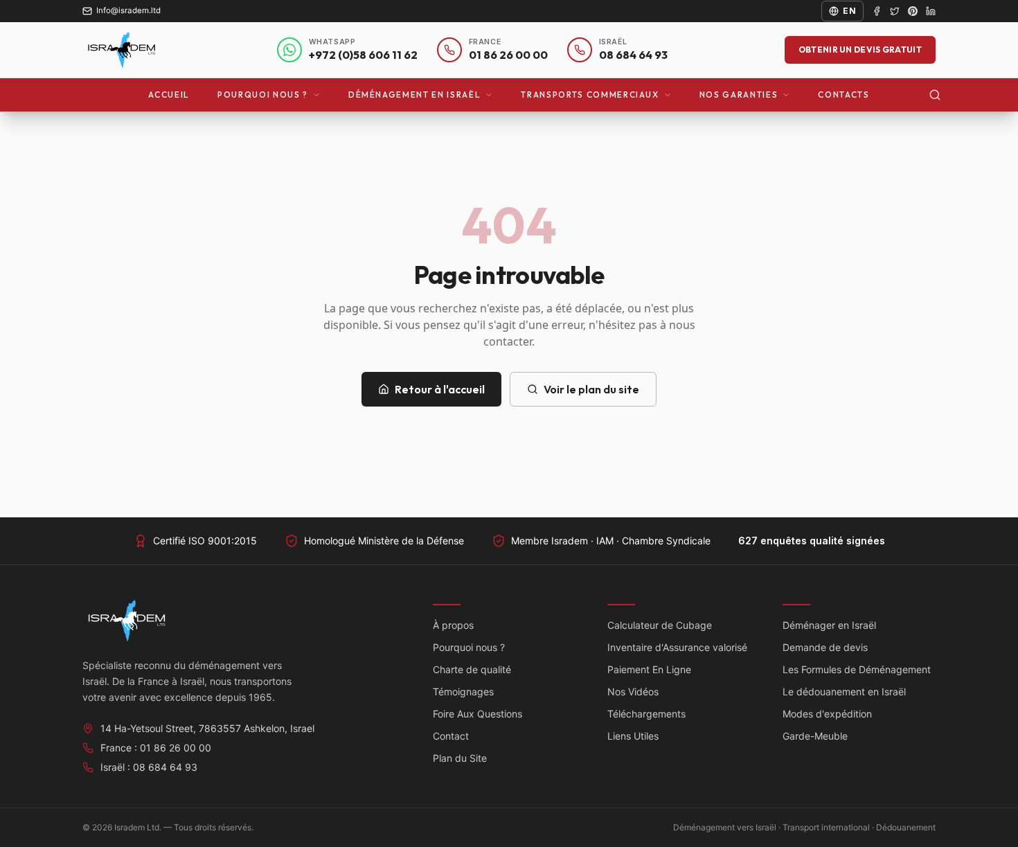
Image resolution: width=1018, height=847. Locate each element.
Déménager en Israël (829, 625)
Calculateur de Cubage (659, 625)
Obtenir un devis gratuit (860, 49)
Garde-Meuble (815, 736)
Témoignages (463, 691)
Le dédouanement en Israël (844, 691)
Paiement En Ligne (649, 669)
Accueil (169, 94)
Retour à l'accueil (440, 389)
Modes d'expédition (827, 714)
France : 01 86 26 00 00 (155, 748)
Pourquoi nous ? (262, 94)
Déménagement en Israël (414, 94)
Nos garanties (738, 94)
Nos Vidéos (633, 691)
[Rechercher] (935, 95)
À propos (453, 625)
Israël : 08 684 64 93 (148, 767)
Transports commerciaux (590, 94)
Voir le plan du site (591, 389)
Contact (451, 736)
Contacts (843, 94)
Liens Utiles (633, 736)
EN (849, 11)
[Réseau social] (877, 11)
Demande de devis (825, 647)
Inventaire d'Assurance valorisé (677, 647)
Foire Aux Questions (477, 714)
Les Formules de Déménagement (857, 669)
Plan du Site (460, 758)
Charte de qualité (472, 669)
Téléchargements (646, 714)
